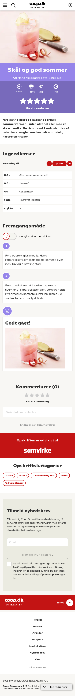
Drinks (23, 475)
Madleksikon (37, 646)
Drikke (9, 475)
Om (37, 659)
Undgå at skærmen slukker (35, 236)
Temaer (37, 626)
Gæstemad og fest (44, 475)
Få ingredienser (14, 483)
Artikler (37, 632)
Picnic (64, 475)
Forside (37, 619)
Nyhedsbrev (37, 652)
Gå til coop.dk (37, 667)
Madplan (37, 639)
